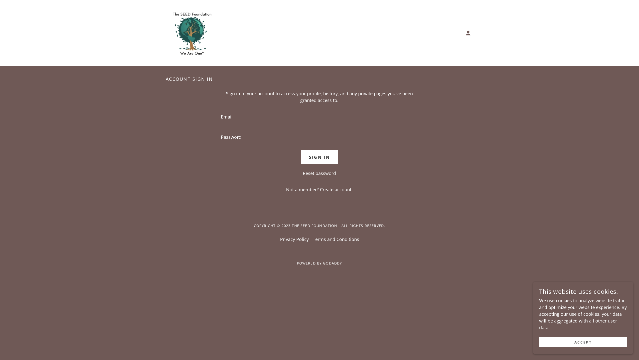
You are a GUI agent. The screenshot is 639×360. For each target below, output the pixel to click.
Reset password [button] (319, 173)
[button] (468, 33)
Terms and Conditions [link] (336, 239)
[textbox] (319, 117)
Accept (583, 342)
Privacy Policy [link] (294, 239)
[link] (191, 33)
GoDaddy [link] (332, 263)
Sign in (319, 157)
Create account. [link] (336, 189)
